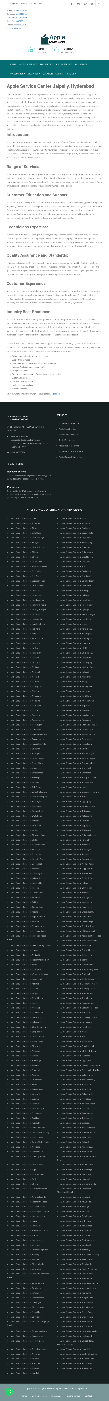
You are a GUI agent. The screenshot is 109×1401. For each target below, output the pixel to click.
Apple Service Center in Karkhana (25, 629)
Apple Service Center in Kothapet (25, 648)
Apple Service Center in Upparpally (25, 1094)
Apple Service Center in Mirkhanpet (76, 1225)
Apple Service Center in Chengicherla (27, 1264)
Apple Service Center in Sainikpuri (25, 753)
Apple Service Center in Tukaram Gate (77, 1358)
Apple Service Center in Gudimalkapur (27, 1036)
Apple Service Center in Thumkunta (76, 1368)
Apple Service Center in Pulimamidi (75, 830)
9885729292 (21, 10)
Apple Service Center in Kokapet (74, 883)
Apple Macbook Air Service (70, 457)
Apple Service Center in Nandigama (76, 907)
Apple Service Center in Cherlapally (76, 547)
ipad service (80, 64)
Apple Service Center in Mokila (73, 1031)
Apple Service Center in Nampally (25, 715)
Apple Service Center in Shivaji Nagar (76, 1312)
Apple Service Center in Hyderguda (76, 609)
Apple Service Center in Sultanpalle (76, 1326)
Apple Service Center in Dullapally (75, 1142)
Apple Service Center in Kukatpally (25, 653)
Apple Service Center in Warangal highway (29, 974)
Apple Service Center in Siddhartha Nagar (78, 983)
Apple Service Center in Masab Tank (76, 1041)
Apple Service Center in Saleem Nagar (77, 753)
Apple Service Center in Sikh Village (26, 1312)
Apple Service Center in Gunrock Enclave (78, 1132)
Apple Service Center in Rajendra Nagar (77, 734)
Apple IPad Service (67, 440)
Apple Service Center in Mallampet (25, 854)
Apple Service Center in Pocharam (25, 825)
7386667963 (17, 21)
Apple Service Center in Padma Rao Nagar (78, 724)
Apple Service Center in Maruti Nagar (26, 998)
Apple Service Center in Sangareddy (26, 1031)
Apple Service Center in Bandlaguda (26, 806)
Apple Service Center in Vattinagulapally (78, 1288)
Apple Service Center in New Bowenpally (78, 1331)
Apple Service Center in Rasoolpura (76, 744)
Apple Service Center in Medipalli (25, 955)
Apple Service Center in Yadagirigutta (27, 1283)
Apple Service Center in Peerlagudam (76, 1259)
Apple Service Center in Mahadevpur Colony (79, 1254)
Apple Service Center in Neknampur (76, 1321)
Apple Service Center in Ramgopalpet (77, 739)
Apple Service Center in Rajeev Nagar (27, 1089)
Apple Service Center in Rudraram (75, 1055)
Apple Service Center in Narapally (75, 1249)
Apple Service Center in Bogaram (25, 1245)
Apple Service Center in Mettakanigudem (28, 1349)
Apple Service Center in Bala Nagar (26, 533)
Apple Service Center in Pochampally (76, 993)
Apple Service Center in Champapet (26, 1079)
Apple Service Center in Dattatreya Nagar (29, 1331)
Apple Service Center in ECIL (73, 566)
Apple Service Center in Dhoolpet (25, 557)
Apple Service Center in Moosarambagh (77, 1127)
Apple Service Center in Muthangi (25, 1007)
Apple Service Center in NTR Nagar (26, 724)
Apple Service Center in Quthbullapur (77, 729)
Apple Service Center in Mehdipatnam (27, 686)
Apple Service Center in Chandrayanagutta (29, 1027)
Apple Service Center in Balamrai (25, 1368)
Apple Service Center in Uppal (73, 787)
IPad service (13, 487)
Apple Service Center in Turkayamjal (76, 1169)
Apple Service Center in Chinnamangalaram (29, 1249)
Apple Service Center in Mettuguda (76, 686)
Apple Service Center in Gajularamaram (27, 581)
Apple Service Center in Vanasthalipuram (28, 792)
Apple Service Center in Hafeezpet (26, 595)
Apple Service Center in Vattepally (25, 1017)
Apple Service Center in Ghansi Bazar (27, 585)
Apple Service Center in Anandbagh (76, 998)
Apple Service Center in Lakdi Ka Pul (76, 653)
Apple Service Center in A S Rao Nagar (77, 864)
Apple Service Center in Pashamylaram (27, 1297)
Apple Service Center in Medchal (24, 681)
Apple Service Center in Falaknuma (75, 571)
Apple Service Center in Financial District (28, 1188)
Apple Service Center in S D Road (75, 974)
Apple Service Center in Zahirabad (75, 1084)
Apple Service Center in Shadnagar (25, 768)
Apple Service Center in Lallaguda (25, 657)
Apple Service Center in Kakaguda (25, 878)
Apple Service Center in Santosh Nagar (77, 758)
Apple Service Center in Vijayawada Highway (80, 792)
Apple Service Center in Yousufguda (26, 801)
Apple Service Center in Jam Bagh (25, 614)
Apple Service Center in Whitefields (26, 816)
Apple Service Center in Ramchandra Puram (29, 960)
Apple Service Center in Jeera (73, 960)
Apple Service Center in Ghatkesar (75, 585)
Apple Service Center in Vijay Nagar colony (79, 1283)
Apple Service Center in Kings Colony (76, 1297)
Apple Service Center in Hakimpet (75, 595)
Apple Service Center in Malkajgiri (75, 672)
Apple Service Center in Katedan (24, 1065)
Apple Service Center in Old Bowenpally (78, 931)
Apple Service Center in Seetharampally (78, 1240)
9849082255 (21, 14)
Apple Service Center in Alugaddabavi (77, 1307)
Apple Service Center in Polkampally (26, 1293)
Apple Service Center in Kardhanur (25, 1363)
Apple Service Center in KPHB (73, 648)
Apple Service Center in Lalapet (24, 988)
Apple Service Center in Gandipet (75, 1197)
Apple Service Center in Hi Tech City (76, 605)
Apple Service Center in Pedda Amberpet (78, 1269)
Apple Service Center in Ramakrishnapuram (79, 940)
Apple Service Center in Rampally (75, 840)
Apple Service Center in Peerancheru (26, 811)
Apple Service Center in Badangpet (26, 864)
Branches (33, 73)
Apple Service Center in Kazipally (25, 1123)
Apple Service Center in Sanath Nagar (27, 758)
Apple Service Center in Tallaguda (25, 1358)
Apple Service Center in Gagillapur (25, 1118)
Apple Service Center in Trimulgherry (76, 782)
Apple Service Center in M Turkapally (76, 1302)
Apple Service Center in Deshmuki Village (78, 1354)
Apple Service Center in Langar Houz (76, 657)
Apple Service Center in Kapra (73, 624)
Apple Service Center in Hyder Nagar (26, 1137)
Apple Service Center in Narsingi (24, 1075)
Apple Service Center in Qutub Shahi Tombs (29, 1142)
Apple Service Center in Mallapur (24, 677)
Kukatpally (34, 99)
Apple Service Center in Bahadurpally (76, 1094)
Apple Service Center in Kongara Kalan (27, 1216)
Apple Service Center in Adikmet (74, 1108)
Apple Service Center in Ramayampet (76, 1273)
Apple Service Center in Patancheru (26, 729)
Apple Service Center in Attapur (24, 528)
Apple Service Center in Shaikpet (25, 868)
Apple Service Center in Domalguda (26, 561)
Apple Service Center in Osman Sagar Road (79, 1007)
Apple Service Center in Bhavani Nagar (27, 1307)
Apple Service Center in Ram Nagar (25, 1060)
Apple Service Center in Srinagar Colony (78, 777)
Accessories (17, 73)
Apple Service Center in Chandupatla (76, 1317)
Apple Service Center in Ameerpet (75, 523)
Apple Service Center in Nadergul (75, 1179)
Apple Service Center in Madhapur (25, 667)
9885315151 (21, 17)
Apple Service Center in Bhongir (74, 1206)
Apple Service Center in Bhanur (24, 1184)
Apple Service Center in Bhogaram (25, 1046)
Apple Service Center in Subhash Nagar (77, 878)
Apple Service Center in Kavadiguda (76, 633)
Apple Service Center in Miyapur (24, 691)
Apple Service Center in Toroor (24, 1235)
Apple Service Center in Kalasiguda (26, 1022)
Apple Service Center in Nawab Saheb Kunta (80, 1065)
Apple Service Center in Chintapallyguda (78, 835)
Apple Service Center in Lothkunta (75, 916)
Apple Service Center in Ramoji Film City (28, 744)
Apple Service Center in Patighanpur (76, 1216)
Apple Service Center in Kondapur (75, 643)
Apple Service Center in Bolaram (24, 921)
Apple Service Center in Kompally (25, 643)
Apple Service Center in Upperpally (75, 801)
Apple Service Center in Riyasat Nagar (27, 1225)
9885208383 (22, 25)
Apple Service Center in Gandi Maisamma (28, 1127)
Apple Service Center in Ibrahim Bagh (27, 1341)
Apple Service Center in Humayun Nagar (28, 609)
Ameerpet (33, 81)
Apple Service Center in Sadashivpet (76, 1363)
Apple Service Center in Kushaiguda (76, 638)
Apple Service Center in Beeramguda (76, 859)
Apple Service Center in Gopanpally (76, 825)
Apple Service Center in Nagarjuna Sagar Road (80, 936)
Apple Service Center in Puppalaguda (76, 868)
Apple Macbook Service (69, 423)
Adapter (15, 90)
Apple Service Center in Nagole (24, 710)
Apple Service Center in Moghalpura (76, 1022)
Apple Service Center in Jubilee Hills (26, 892)
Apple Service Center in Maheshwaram (27, 844)
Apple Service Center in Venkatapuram (77, 964)
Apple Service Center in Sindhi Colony (77, 979)
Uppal (31, 118)
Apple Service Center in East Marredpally (28, 566)
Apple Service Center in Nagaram (75, 705)
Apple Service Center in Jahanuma (25, 1269)
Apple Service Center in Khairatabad (26, 638)
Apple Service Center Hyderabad (73, 1388)
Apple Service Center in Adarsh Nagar (27, 1041)
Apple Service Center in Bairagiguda (76, 1174)
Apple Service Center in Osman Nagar (77, 921)
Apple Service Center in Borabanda (75, 1123)
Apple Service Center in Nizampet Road (27, 835)
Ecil (30, 127)
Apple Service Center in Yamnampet (76, 1278)
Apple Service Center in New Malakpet (27, 1108)
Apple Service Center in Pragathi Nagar (27, 859)
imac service (46, 64)
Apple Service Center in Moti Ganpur (76, 1164)
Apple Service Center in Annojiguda (76, 1264)
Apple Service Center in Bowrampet (76, 945)
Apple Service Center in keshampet (76, 1336)
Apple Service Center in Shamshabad (26, 772)
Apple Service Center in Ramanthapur (27, 739)
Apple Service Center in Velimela (74, 1211)
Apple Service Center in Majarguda (75, 1137)
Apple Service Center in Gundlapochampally (29, 1132)
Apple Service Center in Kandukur (75, 844)
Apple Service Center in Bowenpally (76, 542)
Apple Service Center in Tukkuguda (76, 1118)
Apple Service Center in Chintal (24, 552)
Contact (60, 73)
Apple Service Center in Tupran (24, 1169)
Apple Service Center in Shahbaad (25, 964)
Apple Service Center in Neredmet (75, 720)
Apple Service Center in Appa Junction (27, 916)
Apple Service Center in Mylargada (25, 969)
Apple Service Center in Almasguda (25, 1051)
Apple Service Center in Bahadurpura (76, 1075)
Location (48, 73)
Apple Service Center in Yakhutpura (76, 1151)
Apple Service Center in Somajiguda (26, 777)
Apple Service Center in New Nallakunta (28, 1197)
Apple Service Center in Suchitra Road (77, 926)
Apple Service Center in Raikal (23, 1221)
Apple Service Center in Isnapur (24, 950)
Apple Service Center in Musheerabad (77, 701)
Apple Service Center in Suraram (24, 1099)
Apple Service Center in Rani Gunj (75, 1027)
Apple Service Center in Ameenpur (75, 854)
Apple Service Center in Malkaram (25, 1354)
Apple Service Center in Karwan (24, 633)
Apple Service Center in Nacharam (25, 705)
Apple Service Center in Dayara (24, 1055)
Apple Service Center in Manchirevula (77, 1147)
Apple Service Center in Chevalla (74, 820)
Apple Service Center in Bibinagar (25, 849)
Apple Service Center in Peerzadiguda (77, 1003)
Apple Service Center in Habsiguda (75, 590)
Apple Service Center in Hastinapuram (27, 600)
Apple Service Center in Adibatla (24, 983)
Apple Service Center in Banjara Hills (76, 533)
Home (13, 64)
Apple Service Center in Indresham (75, 1221)
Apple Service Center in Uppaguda (75, 1060)
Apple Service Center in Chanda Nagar (27, 547)
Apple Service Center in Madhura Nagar (77, 667)
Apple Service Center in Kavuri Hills (76, 1201)
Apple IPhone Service (68, 434)
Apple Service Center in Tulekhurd (75, 1230)
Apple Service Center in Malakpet (25, 672)
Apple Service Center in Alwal (73, 518)
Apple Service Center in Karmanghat (76, 629)
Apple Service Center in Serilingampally (77, 806)
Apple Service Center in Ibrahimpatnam (77, 988)
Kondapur (34, 90)
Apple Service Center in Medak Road (26, 1012)
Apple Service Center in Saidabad (25, 748)
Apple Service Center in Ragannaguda (27, 1336)
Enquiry (71, 73)
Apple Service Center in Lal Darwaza (26, 1164)
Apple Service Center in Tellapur (24, 820)
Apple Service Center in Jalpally (24, 1003)
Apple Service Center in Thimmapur (76, 811)
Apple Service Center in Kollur (23, 1084)
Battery (15, 81)
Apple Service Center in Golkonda (25, 590)
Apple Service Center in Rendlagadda (76, 1113)
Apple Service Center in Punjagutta (26, 883)
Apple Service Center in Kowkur (74, 892)
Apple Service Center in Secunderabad (77, 763)
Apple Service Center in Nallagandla (76, 816)
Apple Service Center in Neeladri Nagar (77, 1103)
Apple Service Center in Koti (73, 1036)
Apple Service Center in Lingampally (76, 662)
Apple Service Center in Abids (23, 518)
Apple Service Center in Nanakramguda (77, 715)
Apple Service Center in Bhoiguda (25, 542)
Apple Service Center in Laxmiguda (25, 1317)
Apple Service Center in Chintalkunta (76, 552)
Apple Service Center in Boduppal (25, 897)
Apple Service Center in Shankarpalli (76, 772)
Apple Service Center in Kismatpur (75, 1099)
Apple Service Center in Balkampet (25, 1254)
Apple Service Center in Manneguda (76, 902)
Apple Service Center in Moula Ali (25, 701)
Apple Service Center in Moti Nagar (76, 696)
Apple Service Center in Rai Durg (25, 902)
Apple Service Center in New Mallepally (77, 1079)
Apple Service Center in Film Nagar (25, 576)
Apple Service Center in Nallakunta (75, 710)
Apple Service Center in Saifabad (75, 748)
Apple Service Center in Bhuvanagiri (76, 888)
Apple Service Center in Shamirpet (75, 768)
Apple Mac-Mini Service (69, 445)
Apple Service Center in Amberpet (25, 523)
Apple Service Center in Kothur (24, 830)
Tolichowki (34, 109)
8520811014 (16, 28)
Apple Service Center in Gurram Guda (26, 907)
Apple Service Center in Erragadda (25, 571)
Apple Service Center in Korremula (75, 1293)
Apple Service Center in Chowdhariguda (78, 1184)
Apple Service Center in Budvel (24, 1179)
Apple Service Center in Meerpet (74, 681)
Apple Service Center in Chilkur (24, 840)
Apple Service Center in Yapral (73, 796)
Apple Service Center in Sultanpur (75, 1235)
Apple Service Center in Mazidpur (25, 1147)
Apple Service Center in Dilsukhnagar (76, 557)
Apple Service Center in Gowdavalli (75, 1245)
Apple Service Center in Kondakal (75, 1349)
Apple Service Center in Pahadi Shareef (27, 1151)
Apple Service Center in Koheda (24, 1259)
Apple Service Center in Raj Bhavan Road (28, 734)
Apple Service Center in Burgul (24, 993)
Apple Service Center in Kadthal (24, 1373)
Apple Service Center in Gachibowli (75, 576)
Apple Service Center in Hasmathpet (76, 873)
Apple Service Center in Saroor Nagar (27, 763)
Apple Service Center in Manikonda (75, 677)
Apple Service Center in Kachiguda (75, 619)
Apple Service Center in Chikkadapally (77, 912)
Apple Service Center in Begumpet (75, 537)
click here (56, 393)
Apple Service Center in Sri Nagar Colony (28, 931)
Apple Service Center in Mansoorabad (27, 1174)
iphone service (63, 64)
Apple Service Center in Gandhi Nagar (77, 581)
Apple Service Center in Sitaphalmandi (77, 1046)
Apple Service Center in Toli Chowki (26, 787)
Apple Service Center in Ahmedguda (26, 1302)
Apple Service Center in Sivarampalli (26, 1113)
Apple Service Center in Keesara (24, 888)
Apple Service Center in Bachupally (76, 528)
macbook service (28, 64)
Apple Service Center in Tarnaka (24, 782)
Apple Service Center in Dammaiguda (26, 873)
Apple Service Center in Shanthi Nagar (77, 950)
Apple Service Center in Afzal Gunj (75, 1089)
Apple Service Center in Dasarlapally (26, 979)
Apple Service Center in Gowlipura (25, 1288)
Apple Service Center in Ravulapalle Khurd (29, 1230)
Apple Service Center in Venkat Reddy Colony (30, 945)
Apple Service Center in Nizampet (25, 912)
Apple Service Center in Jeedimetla (26, 619)
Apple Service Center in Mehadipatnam (27, 926)
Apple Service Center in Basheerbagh (27, 537)
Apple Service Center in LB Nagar (25, 662)
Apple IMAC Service (67, 429)
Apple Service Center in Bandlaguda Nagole (29, 1211)
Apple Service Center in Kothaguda (76, 897)
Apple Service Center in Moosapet (25, 696)
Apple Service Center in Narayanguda (27, 720)
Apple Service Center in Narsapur (75, 1012)
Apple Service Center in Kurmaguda (26, 1240)
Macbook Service (16, 471)
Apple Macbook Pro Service (71, 451)
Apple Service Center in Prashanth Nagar (28, 1201)
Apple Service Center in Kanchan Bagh (27, 624)
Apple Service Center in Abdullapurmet (27, 1156)
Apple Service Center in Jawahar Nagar (77, 614)
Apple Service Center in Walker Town (76, 955)
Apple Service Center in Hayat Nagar (76, 600)
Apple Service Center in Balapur (24, 1103)
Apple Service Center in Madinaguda (76, 849)
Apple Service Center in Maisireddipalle (27, 1206)
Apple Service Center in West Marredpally (28, 796)
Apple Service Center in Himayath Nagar (28, 605)
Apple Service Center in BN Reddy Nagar (78, 1051)
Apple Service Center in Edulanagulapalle (78, 1017)
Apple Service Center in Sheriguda (25, 1070)
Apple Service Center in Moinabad (75, 691)
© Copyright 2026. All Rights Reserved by (40, 1388)
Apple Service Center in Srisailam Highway (79, 969)
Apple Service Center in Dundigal (75, 561)
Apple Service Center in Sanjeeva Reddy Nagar (81, 1070)
